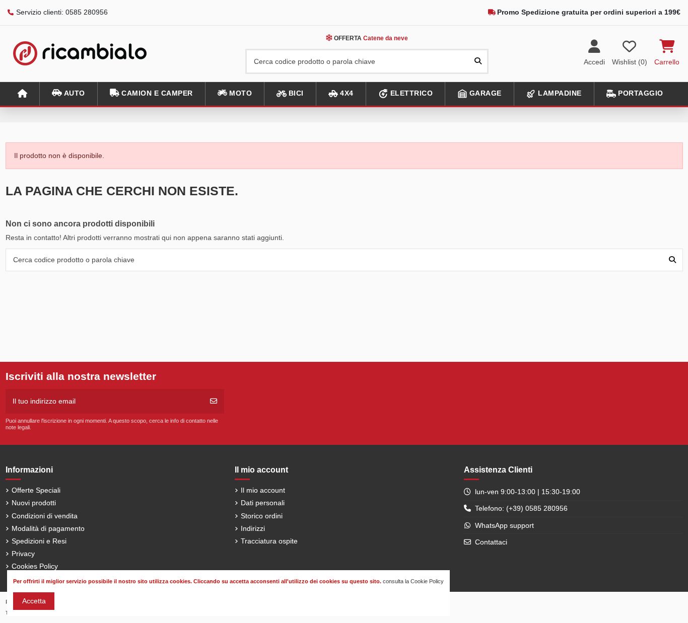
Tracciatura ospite (269, 541)
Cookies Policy (35, 566)
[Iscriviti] (213, 401)
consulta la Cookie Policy (413, 581)
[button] (68, 94)
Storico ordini (262, 516)
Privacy (23, 554)
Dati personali (263, 503)
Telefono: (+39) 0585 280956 (521, 508)
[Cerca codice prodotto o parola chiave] (478, 61)
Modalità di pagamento (48, 528)
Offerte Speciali (36, 490)
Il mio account (263, 490)
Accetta (34, 601)
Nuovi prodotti (34, 503)
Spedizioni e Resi (39, 541)
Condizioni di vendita (45, 516)
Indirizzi (253, 528)
